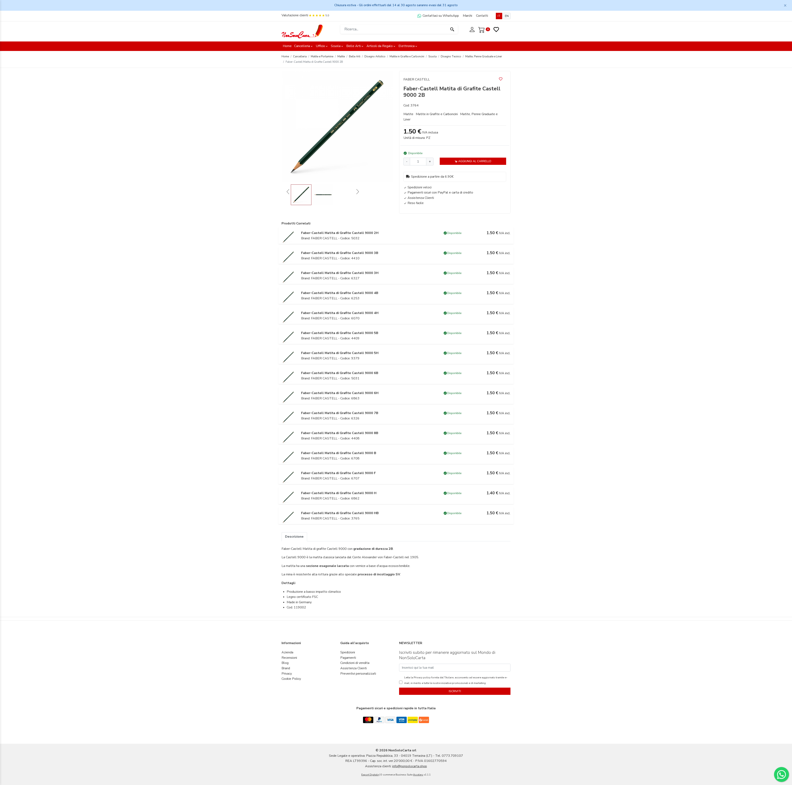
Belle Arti (353, 46)
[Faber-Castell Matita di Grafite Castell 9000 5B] (288, 337)
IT (499, 16)
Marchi (467, 15)
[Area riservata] (472, 29)
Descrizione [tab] (294, 536)
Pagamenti (348, 657)
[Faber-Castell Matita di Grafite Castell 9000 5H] (288, 357)
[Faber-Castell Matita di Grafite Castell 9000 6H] (288, 397)
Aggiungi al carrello (474, 161)
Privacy (287, 673)
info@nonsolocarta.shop (409, 766)
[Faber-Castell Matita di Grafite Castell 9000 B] (288, 457)
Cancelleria (302, 46)
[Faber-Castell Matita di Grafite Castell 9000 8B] (288, 437)
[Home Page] (302, 31)
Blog (285, 663)
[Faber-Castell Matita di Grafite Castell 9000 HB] (288, 517)
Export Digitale (370, 774)
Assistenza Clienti (353, 668)
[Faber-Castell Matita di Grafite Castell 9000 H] (288, 497)
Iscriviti (455, 691)
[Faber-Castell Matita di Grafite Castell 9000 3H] (288, 277)
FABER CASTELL (416, 79)
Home (287, 46)
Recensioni (289, 657)
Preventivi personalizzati (358, 673)
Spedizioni (347, 652)
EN (507, 16)
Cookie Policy (291, 678)
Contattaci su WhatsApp (440, 15)
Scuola (336, 46)
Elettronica (406, 46)
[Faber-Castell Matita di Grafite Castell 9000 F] (288, 477)
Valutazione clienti (295, 15)
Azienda (287, 652)
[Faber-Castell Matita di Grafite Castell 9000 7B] (288, 417)
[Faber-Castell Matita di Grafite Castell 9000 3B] (288, 257)
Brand (286, 668)
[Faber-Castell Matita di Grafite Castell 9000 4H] (288, 317)
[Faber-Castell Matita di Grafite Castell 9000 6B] (288, 377)
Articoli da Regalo (380, 46)
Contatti (482, 15)
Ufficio (320, 46)
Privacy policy (422, 677)
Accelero (418, 774)
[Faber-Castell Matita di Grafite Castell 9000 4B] (288, 297)
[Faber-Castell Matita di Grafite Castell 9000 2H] (288, 237)
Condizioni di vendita (354, 663)
